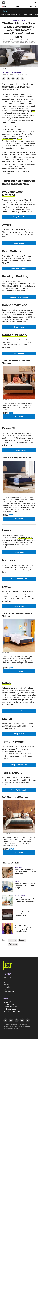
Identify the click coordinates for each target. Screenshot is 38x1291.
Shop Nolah (19, 711)
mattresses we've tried (12, 171)
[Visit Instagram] (17, 1020)
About (5, 989)
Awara (6, 225)
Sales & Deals (19, 20)
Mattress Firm (12, 560)
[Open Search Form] (35, 3)
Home (25, 15)
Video (18, 7)
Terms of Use (8, 1002)
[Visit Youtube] (22, 1020)
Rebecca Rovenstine (12, 72)
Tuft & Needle (12, 773)
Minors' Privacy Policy (11, 1011)
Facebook (7, 977)
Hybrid (29, 537)
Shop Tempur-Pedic (19, 765)
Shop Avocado (19, 217)
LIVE (4, 7)
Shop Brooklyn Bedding (19, 297)
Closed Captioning (10, 1007)
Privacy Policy (8, 1004)
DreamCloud (7, 138)
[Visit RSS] (28, 1020)
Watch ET (33, 7)
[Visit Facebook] (5, 1020)
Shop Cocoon (19, 353)
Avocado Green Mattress (13, 193)
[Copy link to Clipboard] (22, 79)
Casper (14, 136)
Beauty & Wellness (14, 15)
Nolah (28, 136)
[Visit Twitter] (11, 1020)
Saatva (7, 719)
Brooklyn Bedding (15, 276)
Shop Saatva (19, 734)
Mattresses (12, 944)
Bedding (22, 940)
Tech (30, 15)
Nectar (22, 136)
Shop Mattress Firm (19, 579)
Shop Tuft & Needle (19, 790)
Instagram (7, 980)
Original (21, 537)
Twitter (6, 982)
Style (3, 15)
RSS (5, 994)
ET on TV (6, 987)
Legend (9, 540)
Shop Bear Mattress (19, 268)
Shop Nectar (19, 606)
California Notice (9, 1009)
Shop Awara (19, 243)
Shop (4, 11)
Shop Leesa (19, 552)
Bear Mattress (12, 251)
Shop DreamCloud (19, 450)
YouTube (6, 985)
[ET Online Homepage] (4, 2)
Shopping (12, 940)
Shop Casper (19, 327)
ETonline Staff (8, 992)
